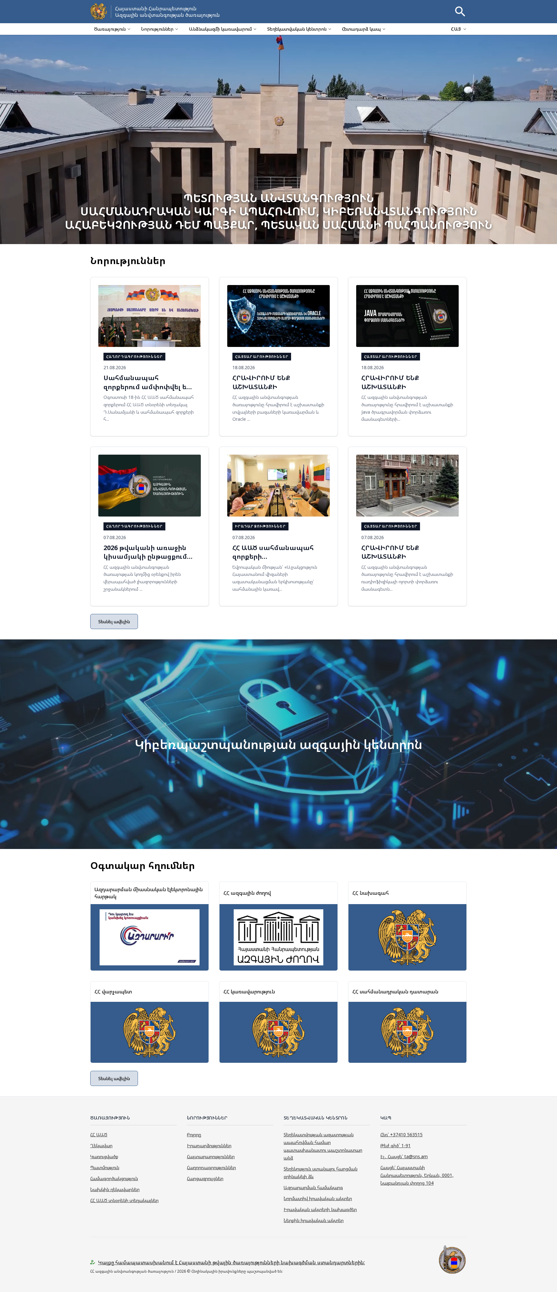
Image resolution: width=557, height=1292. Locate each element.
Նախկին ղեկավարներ (115, 1189)
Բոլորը (194, 1134)
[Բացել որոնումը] (460, 11)
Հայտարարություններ (211, 1156)
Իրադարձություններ (209, 1145)
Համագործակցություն (114, 1178)
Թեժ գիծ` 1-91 (395, 1145)
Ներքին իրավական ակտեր (314, 1220)
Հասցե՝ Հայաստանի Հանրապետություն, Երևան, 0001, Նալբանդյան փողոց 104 (417, 1175)
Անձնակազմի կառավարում (220, 29)
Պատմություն (104, 1167)
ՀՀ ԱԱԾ (98, 1134)
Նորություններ (157, 29)
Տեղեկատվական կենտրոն (297, 29)
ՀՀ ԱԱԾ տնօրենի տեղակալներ (124, 1200)
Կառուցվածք (104, 1156)
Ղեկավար (101, 1145)
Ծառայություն (110, 29)
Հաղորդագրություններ (211, 1167)
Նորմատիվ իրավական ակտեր (318, 1198)
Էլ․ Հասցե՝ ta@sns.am (404, 1156)
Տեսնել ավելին (114, 621)
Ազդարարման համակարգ (313, 1187)
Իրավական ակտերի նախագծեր (320, 1209)
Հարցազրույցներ (205, 1178)
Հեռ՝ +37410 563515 (401, 1134)
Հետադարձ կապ (361, 29)
